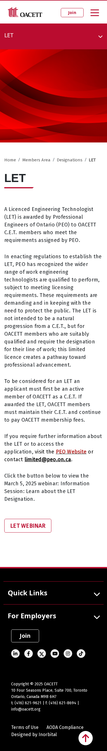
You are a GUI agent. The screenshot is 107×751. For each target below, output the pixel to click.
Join (72, 12)
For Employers (32, 615)
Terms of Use (25, 727)
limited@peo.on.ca (48, 459)
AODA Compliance (65, 727)
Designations (69, 160)
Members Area (36, 160)
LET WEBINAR (27, 525)
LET (92, 160)
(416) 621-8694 (62, 703)
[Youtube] (55, 653)
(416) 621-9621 (28, 703)
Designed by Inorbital (34, 734)
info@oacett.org (26, 709)
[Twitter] (41, 653)
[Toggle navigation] (94, 12)
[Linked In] (15, 653)
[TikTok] (81, 653)
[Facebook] (28, 653)
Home (10, 160)
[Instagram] (68, 653)
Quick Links (27, 592)
